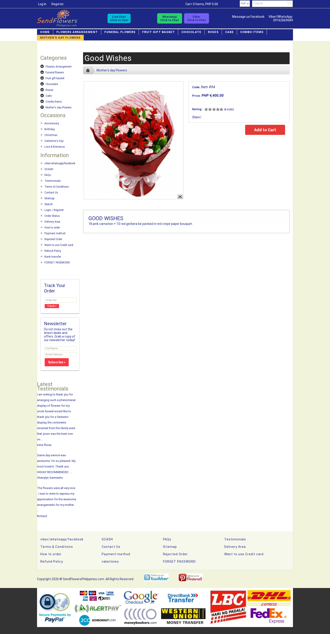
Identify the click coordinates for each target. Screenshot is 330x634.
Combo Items (252, 32)
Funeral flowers (120, 32)
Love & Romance (54, 146)
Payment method (54, 233)
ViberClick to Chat (196, 18)
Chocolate (191, 32)
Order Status (52, 215)
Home (45, 32)
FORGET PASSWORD (57, 262)
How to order (52, 227)
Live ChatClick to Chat (119, 18)
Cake (229, 32)
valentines (110, 561)
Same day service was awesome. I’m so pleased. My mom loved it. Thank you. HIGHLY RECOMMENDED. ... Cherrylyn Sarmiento (56, 466)
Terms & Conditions (56, 186)
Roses (213, 32)
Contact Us (51, 192)
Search (48, 204)
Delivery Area (52, 221)
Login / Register (54, 210)
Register (57, 4)
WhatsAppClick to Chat (169, 18)
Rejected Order (53, 239)
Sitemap (49, 198)
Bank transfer (52, 256)
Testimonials (52, 180)
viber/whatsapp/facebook (59, 163)
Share (196, 117)
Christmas (50, 135)
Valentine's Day (54, 141)
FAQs (47, 175)
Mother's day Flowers (60, 37)
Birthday (49, 129)
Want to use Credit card (58, 245)
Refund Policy (52, 250)
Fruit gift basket (158, 32)
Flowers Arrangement (77, 32)
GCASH (48, 169)
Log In (42, 4)
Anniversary (51, 123)
